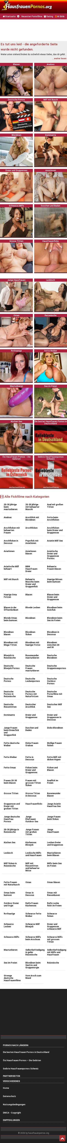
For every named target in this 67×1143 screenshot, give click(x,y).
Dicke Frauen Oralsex (31, 744)
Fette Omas (10, 767)
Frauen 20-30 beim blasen (10, 781)
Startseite (10, 16)
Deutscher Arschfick (30, 705)
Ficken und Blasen (52, 768)
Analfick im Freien (52, 781)
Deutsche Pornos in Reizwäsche (10, 694)
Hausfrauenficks (33, 804)
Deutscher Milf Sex (54, 705)
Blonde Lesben (32, 607)
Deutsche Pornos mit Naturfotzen (31, 694)
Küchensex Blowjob (30, 843)
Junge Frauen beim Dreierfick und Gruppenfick (11, 731)
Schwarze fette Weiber (33, 915)
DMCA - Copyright (12, 1113)
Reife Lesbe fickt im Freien (54, 904)
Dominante (9, 715)
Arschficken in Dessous (11, 542)
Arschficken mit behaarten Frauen (12, 530)
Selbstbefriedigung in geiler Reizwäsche (34, 952)
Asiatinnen (9, 551)
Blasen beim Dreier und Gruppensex (53, 597)
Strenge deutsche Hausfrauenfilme (12, 978)
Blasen (28, 594)
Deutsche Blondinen (52, 656)
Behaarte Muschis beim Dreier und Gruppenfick (32, 583)
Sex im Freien (10, 963)
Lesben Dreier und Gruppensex (55, 843)
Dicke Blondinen (55, 728)
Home (6, 1088)
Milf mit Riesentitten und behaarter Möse (32, 867)
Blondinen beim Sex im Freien (54, 619)
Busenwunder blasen (53, 794)
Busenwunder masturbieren (32, 656)
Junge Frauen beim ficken (53, 818)
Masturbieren (10, 950)
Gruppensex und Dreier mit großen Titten (12, 806)
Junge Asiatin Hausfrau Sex (54, 805)
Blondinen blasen (9, 633)
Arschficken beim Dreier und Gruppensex (55, 530)
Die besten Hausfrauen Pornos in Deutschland (26, 1052)
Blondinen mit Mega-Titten (11, 643)
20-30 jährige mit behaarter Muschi (32, 507)
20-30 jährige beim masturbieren (10, 507)
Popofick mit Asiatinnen (31, 542)
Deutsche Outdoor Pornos (52, 681)
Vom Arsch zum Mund (33, 976)
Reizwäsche (53, 963)
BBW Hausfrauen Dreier (31, 569)
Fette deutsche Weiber (11, 744)
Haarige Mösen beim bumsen (54, 580)
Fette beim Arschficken (53, 518)
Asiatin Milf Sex (55, 541)
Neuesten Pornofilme (31, 16)
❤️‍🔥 (59, 16)
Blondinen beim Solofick (54, 608)
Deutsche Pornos (8, 680)
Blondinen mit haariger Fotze (32, 643)
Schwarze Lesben (9, 925)
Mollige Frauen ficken (54, 744)
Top (62, 1138)
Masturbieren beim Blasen (54, 854)
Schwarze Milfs (11, 937)
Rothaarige (9, 914)
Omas (28, 882)
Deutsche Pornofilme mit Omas (54, 694)
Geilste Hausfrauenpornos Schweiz (20, 1068)
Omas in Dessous (29, 894)
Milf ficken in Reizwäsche (10, 864)
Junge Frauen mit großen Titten (32, 832)
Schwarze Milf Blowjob (32, 925)
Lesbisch (8, 853)
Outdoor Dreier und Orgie (11, 904)
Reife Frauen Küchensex (31, 904)
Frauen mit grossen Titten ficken (33, 783)
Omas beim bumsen (9, 894)
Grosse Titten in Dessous (32, 794)
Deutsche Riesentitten (10, 705)
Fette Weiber (10, 757)
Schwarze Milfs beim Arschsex (33, 938)
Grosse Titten (11, 793)
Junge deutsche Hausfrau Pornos (12, 819)
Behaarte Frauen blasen (54, 567)
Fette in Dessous (29, 758)
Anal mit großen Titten (55, 505)
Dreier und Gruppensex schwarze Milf (54, 926)
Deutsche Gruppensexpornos (56, 667)
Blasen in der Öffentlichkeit (11, 608)
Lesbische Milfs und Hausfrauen (33, 854)
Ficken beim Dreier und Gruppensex (31, 770)
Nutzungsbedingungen (14, 1104)
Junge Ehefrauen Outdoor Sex (31, 819)
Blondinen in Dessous (53, 633)
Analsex (8, 517)
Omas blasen (53, 882)
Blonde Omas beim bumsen (10, 619)
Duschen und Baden (31, 729)
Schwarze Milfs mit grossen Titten (55, 939)
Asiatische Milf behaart (11, 567)
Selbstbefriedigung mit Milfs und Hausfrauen (56, 952)
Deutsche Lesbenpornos (32, 680)
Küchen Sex (9, 842)
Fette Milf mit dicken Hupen (54, 758)
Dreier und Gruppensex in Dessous (54, 717)
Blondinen (30, 618)
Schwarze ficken (52, 915)
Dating (49, 16)
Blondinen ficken (30, 633)
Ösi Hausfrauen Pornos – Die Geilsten (22, 1060)
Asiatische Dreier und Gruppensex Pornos (53, 555)
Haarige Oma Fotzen (10, 595)
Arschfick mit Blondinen (32, 518)
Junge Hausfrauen (53, 830)
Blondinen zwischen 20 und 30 (53, 645)
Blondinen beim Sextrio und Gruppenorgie (33, 965)
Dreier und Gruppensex (31, 716)
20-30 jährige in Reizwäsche (11, 830)
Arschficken (31, 528)
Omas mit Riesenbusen (53, 894)
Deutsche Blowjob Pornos (12, 667)
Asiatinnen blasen (30, 552)
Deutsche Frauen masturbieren (32, 668)
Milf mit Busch (11, 579)
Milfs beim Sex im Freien (54, 864)
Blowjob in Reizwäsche (10, 656)
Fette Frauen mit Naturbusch (12, 883)
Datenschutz (9, 1096)
